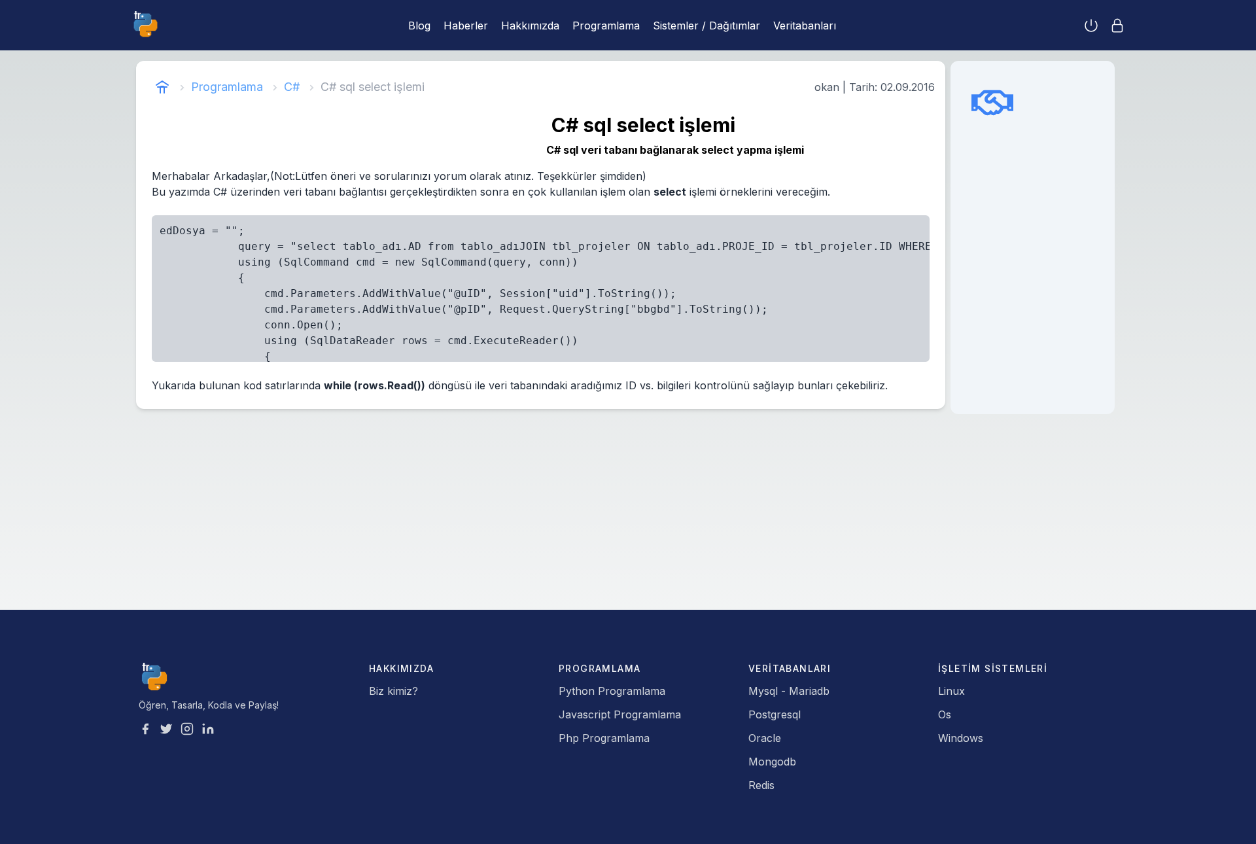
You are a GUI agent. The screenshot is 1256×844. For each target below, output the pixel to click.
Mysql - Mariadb (788, 690)
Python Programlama (612, 690)
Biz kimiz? (393, 690)
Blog (419, 25)
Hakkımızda (530, 25)
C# (292, 87)
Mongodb (772, 761)
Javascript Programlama (620, 714)
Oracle (764, 738)
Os (944, 714)
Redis (761, 785)
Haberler (466, 25)
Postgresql (774, 714)
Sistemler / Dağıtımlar (706, 25)
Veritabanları (804, 25)
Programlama (606, 25)
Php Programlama (604, 738)
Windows (960, 738)
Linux (951, 690)
